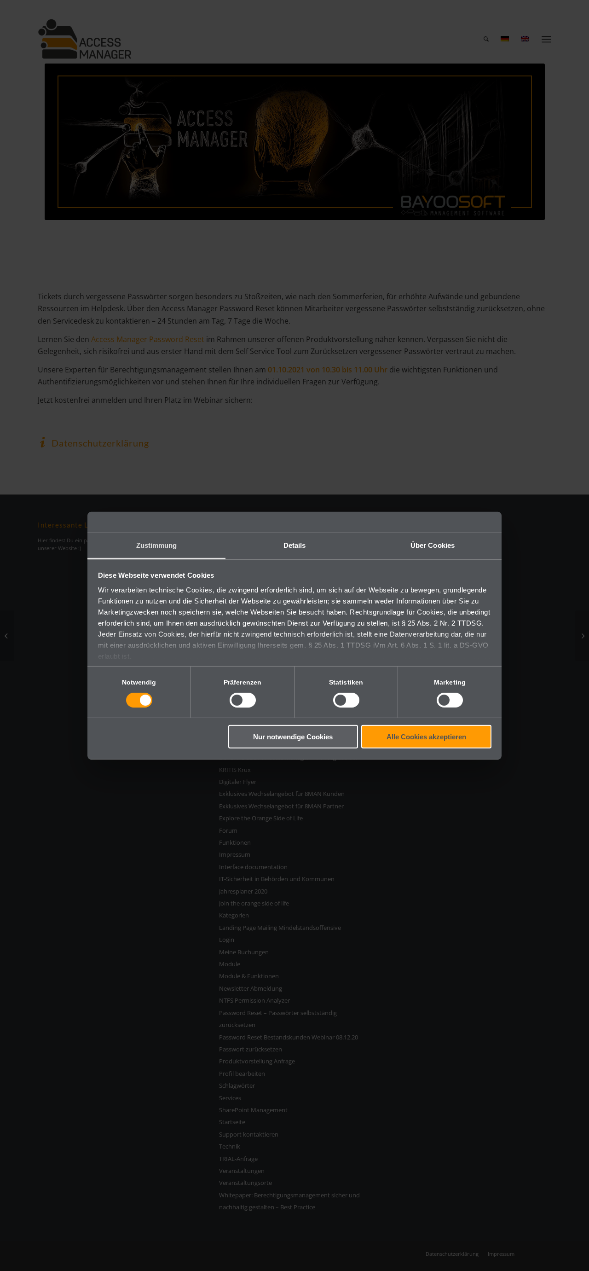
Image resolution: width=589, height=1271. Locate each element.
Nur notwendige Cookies (293, 737)
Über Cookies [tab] (432, 545)
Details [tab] (294, 545)
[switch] (243, 700)
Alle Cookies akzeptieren (426, 737)
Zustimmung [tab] (156, 545)
